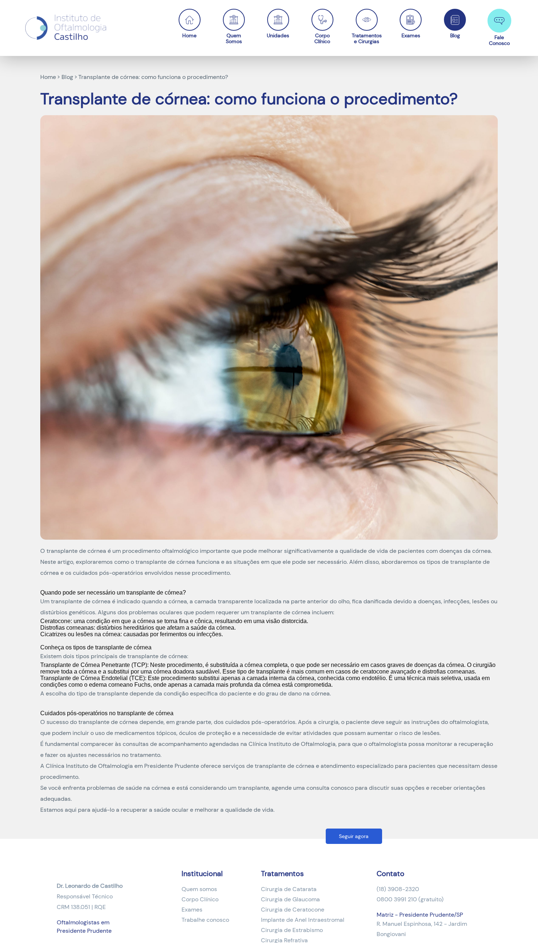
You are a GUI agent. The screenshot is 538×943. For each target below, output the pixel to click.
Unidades (278, 35)
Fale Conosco (499, 40)
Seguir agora (354, 836)
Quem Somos (234, 38)
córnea (185, 562)
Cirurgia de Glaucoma (290, 899)
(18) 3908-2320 (398, 889)
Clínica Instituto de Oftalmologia (292, 744)
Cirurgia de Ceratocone (292, 909)
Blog (455, 35)
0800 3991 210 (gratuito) (410, 899)
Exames (410, 35)
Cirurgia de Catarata (289, 889)
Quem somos (199, 889)
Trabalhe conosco (205, 920)
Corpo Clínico (322, 38)
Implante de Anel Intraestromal (302, 920)
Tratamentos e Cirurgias (366, 38)
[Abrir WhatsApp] (520, 924)
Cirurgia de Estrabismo (292, 930)
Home (189, 35)
